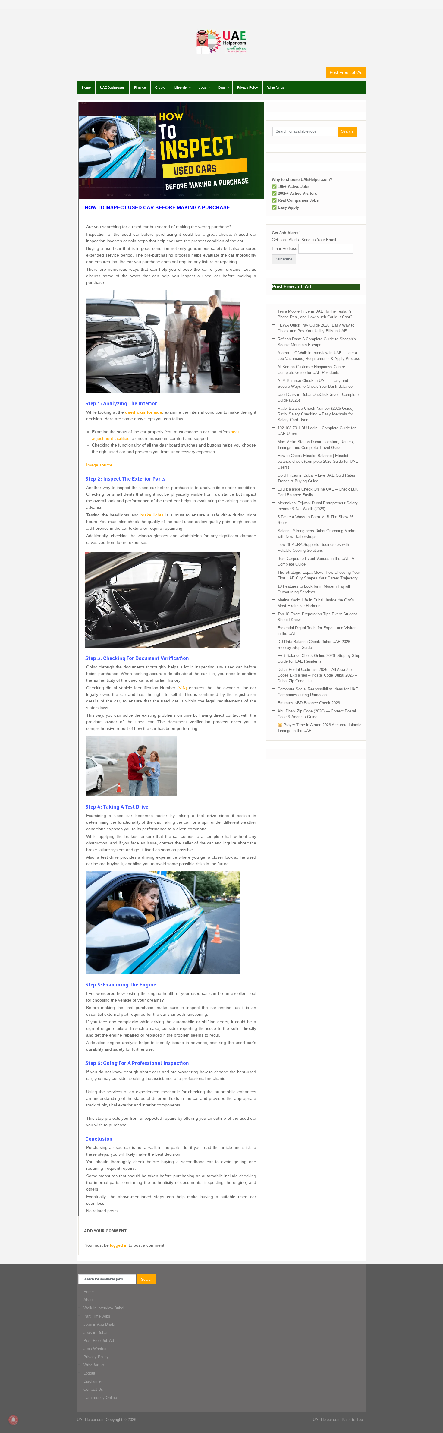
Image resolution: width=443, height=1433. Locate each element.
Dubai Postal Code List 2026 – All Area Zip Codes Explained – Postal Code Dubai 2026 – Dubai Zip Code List (317, 675)
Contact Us (93, 1389)
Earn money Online (100, 1397)
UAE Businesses (112, 87)
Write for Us (93, 1365)
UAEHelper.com (91, 1419)
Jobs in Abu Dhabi (99, 1324)
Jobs (202, 87)
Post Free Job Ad (346, 72)
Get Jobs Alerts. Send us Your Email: (304, 240)
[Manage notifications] (13, 1420)
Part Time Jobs (96, 1316)
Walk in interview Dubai (103, 1308)
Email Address (284, 248)
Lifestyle (180, 87)
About (88, 1300)
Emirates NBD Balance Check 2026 (309, 703)
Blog (221, 87)
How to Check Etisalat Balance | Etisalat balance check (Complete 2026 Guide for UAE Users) (318, 461)
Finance (140, 87)
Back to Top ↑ (354, 1419)
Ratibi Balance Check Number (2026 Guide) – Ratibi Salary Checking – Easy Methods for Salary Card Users (317, 414)
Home (86, 87)
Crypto (160, 87)
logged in (118, 1245)
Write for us (275, 87)
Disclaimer (92, 1381)
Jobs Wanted (94, 1348)
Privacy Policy (247, 87)
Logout (89, 1373)
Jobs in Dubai (95, 1332)
